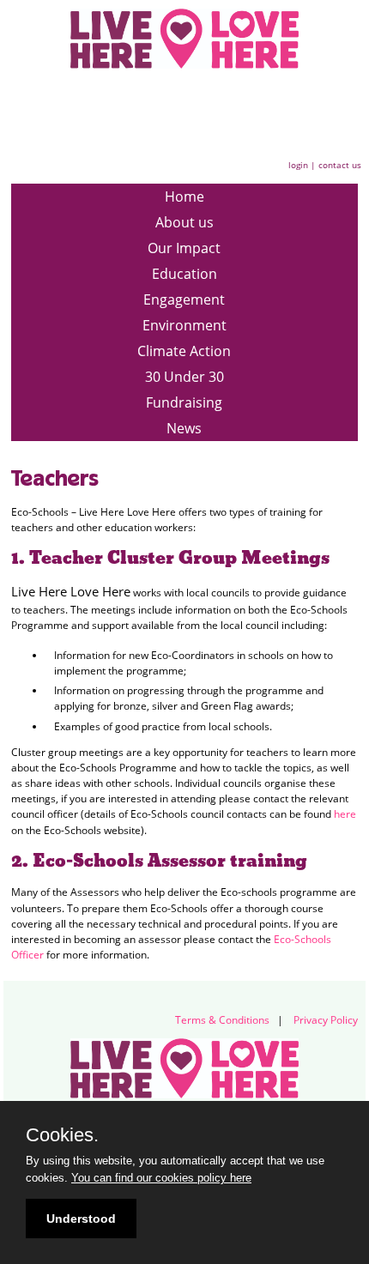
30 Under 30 (184, 376)
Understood (81, 1218)
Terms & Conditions (222, 1020)
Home (184, 196)
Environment (184, 325)
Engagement (184, 299)
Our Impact (184, 248)
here (345, 814)
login (298, 165)
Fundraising (184, 402)
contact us (339, 165)
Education (184, 273)
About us (184, 222)
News (184, 428)
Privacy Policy (325, 1020)
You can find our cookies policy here (161, 1177)
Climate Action (184, 351)
